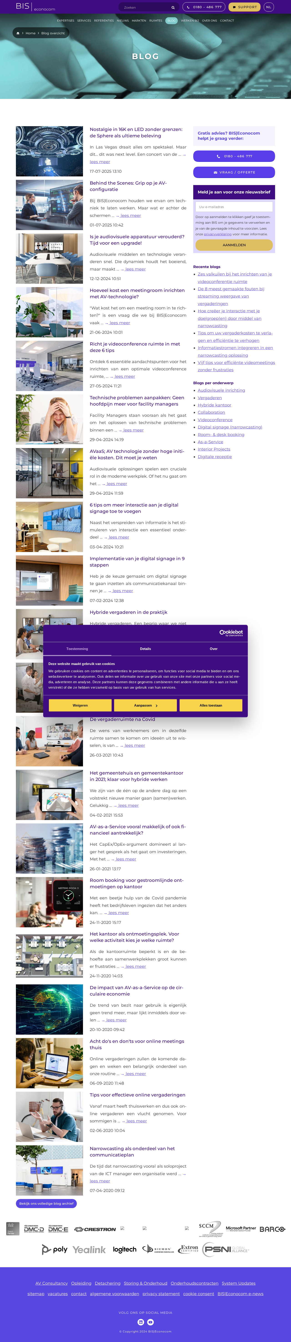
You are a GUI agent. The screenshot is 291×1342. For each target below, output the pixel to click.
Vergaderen (210, 397)
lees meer (130, 215)
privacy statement (161, 1293)
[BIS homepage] (35, 5)
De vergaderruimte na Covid (122, 719)
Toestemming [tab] (77, 648)
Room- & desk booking (221, 434)
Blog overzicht (53, 33)
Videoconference (215, 419)
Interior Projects (214, 449)
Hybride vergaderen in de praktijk (128, 612)
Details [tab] (145, 648)
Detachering (107, 1283)
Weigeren (80, 705)
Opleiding (81, 1283)
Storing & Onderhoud (145, 1283)
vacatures (58, 1293)
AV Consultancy (51, 1283)
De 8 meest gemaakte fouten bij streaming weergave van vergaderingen (231, 296)
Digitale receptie (215, 456)
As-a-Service (210, 441)
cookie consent (198, 1293)
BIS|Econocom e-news (240, 1293)
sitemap (36, 1293)
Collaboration (211, 412)
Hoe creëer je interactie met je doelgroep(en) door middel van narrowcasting (229, 318)
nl (268, 7)
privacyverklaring (218, 234)
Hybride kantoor (214, 405)
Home (30, 33)
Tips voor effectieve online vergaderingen (138, 1095)
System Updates (239, 1283)
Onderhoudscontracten (194, 1283)
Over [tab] (214, 648)
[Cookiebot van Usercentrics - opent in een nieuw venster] (223, 633)
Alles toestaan (211, 705)
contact (79, 1293)
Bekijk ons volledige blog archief (46, 1204)
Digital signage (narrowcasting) (230, 427)
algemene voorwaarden (114, 1293)
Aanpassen (143, 705)
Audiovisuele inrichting (221, 390)
